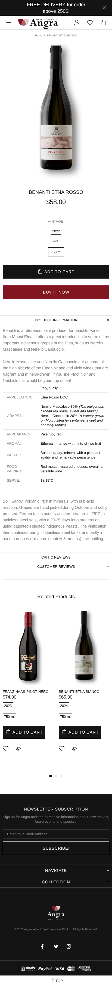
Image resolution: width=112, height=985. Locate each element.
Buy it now (56, 292)
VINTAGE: (56, 221)
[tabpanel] (28, 688)
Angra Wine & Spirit (37, 22)
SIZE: (56, 241)
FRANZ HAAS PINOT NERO (25, 692)
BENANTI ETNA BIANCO (79, 692)
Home (38, 35)
